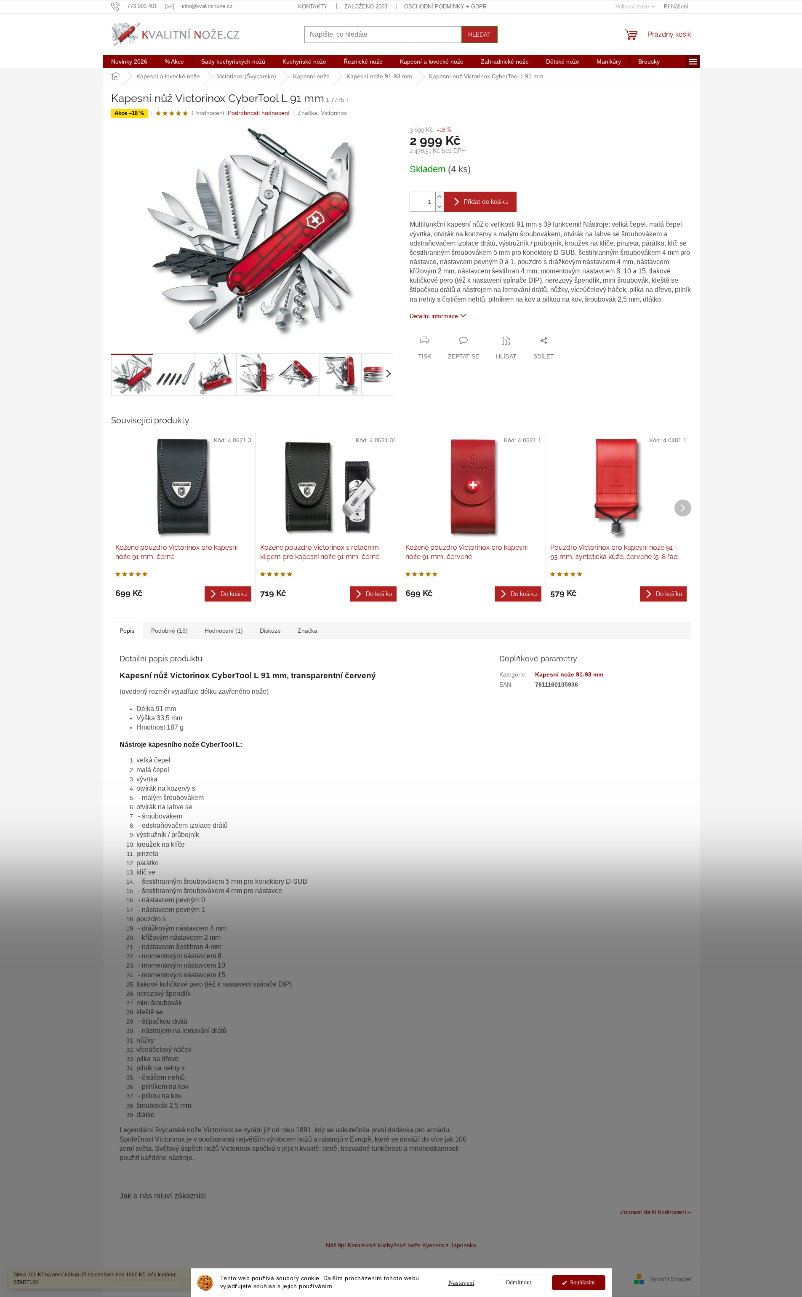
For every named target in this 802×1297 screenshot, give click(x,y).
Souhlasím (582, 1282)
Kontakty (313, 6)
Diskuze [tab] (270, 630)
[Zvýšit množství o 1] (439, 197)
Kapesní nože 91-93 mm (569, 674)
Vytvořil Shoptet (670, 1278)
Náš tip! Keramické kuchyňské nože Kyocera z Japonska (401, 1245)
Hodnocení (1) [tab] (224, 630)
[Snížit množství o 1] (439, 206)
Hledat (479, 34)
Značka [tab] (307, 630)
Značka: (322, 113)
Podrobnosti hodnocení (259, 113)
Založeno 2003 (365, 6)
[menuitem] (129, 61)
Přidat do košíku (486, 201)
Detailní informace (434, 316)
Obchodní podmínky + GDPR (445, 6)
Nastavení (461, 1282)
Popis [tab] (127, 630)
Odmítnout (518, 1282)
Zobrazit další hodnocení (653, 1212)
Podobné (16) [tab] (169, 630)
